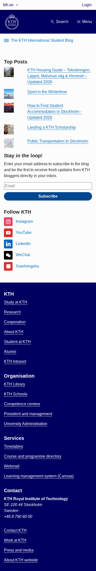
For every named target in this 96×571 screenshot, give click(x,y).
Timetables (13, 446)
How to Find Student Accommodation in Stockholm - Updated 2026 (54, 111)
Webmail (11, 466)
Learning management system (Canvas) (39, 476)
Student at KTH (17, 342)
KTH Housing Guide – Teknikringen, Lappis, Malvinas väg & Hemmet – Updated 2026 (58, 76)
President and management (28, 414)
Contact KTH (15, 530)
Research (12, 312)
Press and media (18, 550)
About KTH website (21, 560)
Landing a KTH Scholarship (51, 127)
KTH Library (14, 384)
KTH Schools (15, 394)
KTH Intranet (15, 361)
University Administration (25, 424)
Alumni (10, 351)
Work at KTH (15, 540)
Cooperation (15, 322)
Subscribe (48, 196)
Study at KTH (15, 302)
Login (87, 5)
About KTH (13, 332)
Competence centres (22, 404)
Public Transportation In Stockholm (57, 141)
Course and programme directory (32, 456)
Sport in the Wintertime (47, 92)
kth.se (8, 5)
